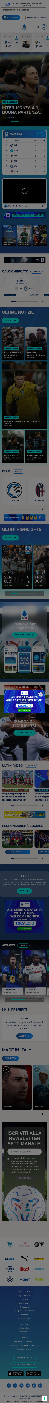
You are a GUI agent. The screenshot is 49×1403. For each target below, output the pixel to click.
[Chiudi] (41, 694)
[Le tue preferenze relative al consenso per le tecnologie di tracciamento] (44, 1398)
